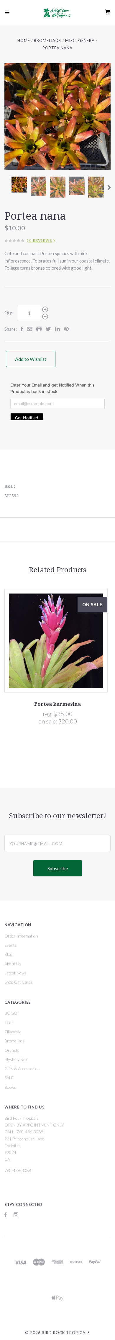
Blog (8, 954)
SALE (9, 1077)
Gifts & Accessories (22, 1068)
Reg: (48, 713)
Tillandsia (12, 1031)
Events (10, 945)
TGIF (9, 1022)
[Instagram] (16, 1215)
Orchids (11, 1050)
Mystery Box (15, 1059)
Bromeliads (14, 1040)
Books (10, 1087)
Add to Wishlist (30, 359)
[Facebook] (5, 1215)
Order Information (21, 935)
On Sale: (48, 721)
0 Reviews (40, 240)
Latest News (15, 972)
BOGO (10, 1012)
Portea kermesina (57, 704)
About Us (12, 963)
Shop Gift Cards (18, 981)
